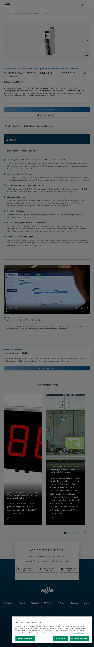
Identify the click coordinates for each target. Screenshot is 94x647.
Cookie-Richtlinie (78, 633)
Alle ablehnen (60, 639)
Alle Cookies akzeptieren (79, 639)
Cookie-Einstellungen (25, 639)
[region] (52, 629)
